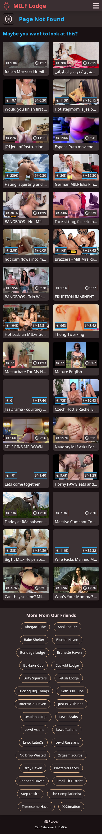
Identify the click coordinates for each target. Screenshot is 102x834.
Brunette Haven (69, 652)
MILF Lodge (29, 6)
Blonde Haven (67, 639)
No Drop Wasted (33, 755)
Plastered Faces (66, 768)
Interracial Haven (32, 704)
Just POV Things (70, 704)
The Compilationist (66, 793)
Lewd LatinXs (33, 742)
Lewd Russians (67, 742)
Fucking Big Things (34, 691)
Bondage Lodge (32, 652)
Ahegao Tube (35, 626)
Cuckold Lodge (67, 665)
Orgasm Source (70, 755)
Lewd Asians (34, 729)
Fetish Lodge (69, 678)
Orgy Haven (32, 768)
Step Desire (30, 793)
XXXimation (71, 806)
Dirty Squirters (35, 678)
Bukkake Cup (33, 665)
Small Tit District (69, 781)
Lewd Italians (66, 729)
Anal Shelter (67, 626)
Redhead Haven (32, 781)
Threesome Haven (36, 806)
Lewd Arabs (68, 716)
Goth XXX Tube (72, 691)
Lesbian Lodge (35, 716)
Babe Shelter (34, 639)
